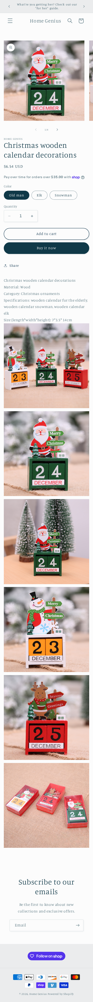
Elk (39, 195)
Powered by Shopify (61, 994)
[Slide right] (57, 129)
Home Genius (38, 994)
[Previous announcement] (9, 6)
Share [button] (14, 265)
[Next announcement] (84, 6)
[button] (10, 20)
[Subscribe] (77, 925)
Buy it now (47, 248)
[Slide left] (36, 129)
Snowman (63, 195)
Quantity (10, 206)
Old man (16, 195)
